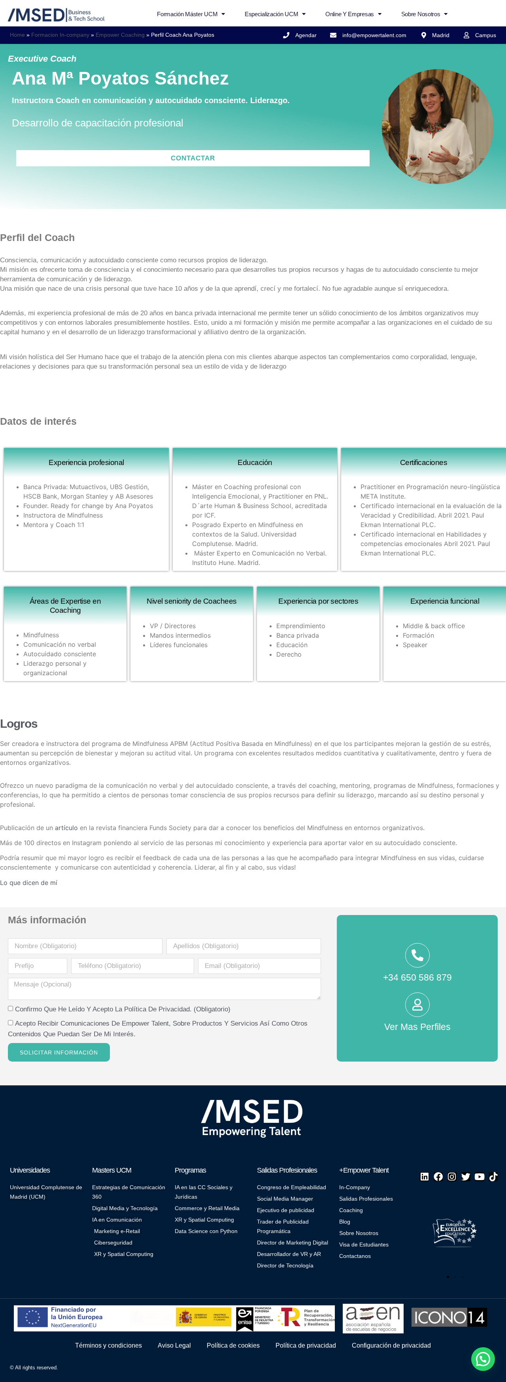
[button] (438, 1231)
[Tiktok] (493, 1176)
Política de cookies (233, 1345)
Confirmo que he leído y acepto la (122, 1009)
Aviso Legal (174, 1345)
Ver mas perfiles (417, 1027)
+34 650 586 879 (417, 977)
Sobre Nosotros (420, 14)
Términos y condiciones (108, 1345)
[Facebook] (438, 1176)
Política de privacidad (306, 1345)
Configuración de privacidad (391, 1345)
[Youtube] (479, 1176)
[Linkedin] (424, 1176)
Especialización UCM (271, 14)
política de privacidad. (158, 1009)
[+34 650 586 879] (417, 955)
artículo (66, 828)
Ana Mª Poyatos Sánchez (120, 78)
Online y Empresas (349, 14)
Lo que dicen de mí (28, 883)
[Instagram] (452, 1176)
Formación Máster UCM (187, 14)
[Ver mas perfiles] (417, 1004)
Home (17, 35)
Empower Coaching (120, 35)
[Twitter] (465, 1176)
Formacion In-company (60, 35)
